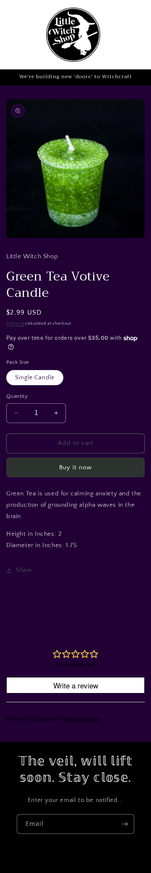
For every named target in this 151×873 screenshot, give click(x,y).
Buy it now (75, 467)
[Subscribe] (124, 824)
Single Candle (35, 377)
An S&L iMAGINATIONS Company (105, 866)
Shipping (15, 323)
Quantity (17, 396)
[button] (131, 34)
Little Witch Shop (47, 866)
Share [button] (24, 570)
